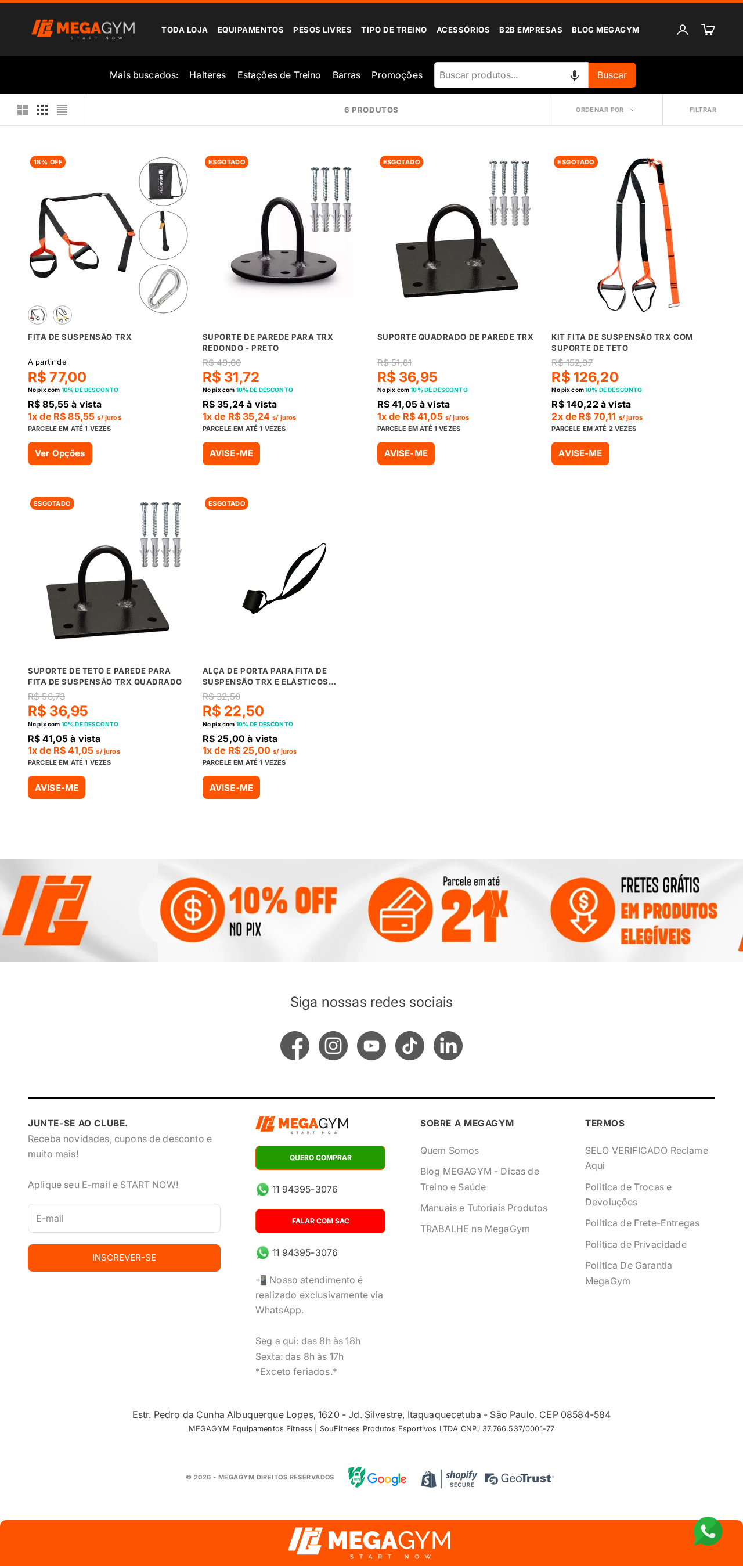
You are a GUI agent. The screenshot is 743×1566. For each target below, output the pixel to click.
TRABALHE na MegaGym (475, 1228)
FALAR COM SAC (320, 1220)
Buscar (612, 75)
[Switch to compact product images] (62, 109)
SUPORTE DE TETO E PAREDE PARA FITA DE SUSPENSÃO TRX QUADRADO (105, 676)
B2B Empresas (530, 29)
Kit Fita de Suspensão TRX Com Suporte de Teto (621, 342)
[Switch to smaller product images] (42, 109)
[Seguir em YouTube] (371, 1045)
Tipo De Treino (394, 29)
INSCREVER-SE (124, 1257)
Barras (347, 75)
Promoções (397, 75)
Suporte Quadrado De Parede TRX (455, 336)
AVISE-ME (231, 453)
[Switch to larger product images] (22, 109)
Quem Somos (449, 1150)
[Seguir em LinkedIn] (448, 1045)
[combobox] (511, 75)
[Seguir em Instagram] (333, 1045)
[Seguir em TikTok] (409, 1045)
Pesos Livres (322, 29)
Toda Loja (184, 29)
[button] (574, 75)
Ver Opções (60, 453)
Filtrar (703, 110)
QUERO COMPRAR (321, 1157)
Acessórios (463, 29)
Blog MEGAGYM (605, 29)
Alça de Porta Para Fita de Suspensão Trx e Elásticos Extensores (266, 677)
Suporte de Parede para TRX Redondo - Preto (268, 342)
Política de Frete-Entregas (642, 1223)
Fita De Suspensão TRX (80, 336)
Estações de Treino (279, 75)
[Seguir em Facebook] (294, 1045)
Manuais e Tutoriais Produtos (483, 1208)
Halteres (207, 75)
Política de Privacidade (636, 1244)
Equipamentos (251, 29)
